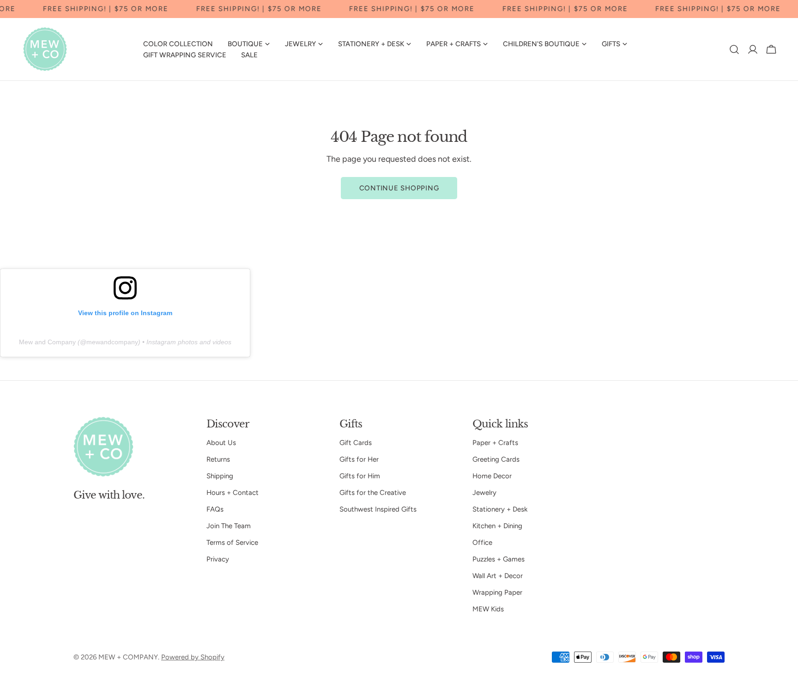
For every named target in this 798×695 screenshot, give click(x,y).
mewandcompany (112, 342)
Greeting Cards (496, 459)
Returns (218, 459)
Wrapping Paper (497, 592)
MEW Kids (488, 609)
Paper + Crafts (495, 443)
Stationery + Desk (499, 509)
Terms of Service (232, 542)
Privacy (217, 559)
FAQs (215, 509)
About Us (221, 443)
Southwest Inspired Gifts (378, 509)
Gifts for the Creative (372, 492)
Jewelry (484, 492)
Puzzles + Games (498, 559)
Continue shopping (399, 188)
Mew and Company (47, 342)
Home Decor (492, 476)
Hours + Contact (232, 492)
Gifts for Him (359, 476)
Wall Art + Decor (497, 576)
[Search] (734, 49)
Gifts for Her (359, 459)
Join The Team (228, 526)
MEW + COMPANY (128, 657)
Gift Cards (355, 443)
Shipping (219, 476)
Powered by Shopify (192, 657)
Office (482, 542)
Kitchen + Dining (497, 526)
